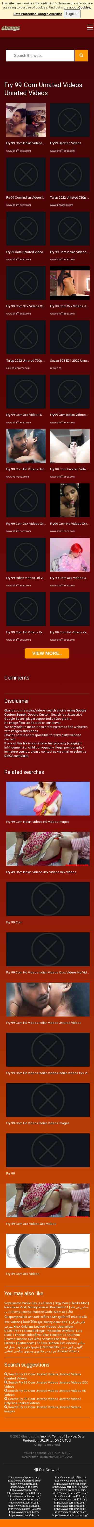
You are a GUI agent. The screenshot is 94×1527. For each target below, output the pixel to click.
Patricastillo (50, 1347)
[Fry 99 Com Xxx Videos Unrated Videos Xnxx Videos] (70, 571)
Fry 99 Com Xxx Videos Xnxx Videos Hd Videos (40, 306)
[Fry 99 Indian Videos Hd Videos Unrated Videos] (26, 571)
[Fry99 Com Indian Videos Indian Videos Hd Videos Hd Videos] (26, 190)
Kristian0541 (59, 1307)
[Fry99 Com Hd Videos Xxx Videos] (70, 516)
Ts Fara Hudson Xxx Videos (56, 1343)
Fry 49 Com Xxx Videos (22, 1274)
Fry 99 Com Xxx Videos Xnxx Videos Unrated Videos (43, 524)
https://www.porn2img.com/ (70, 1505)
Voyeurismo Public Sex (20, 1303)
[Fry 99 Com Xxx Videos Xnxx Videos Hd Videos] (26, 299)
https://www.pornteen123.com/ (70, 1493)
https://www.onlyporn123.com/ (70, 1499)
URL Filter (46, 1440)
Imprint (45, 1436)
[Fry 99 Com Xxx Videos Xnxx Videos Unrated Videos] (26, 516)
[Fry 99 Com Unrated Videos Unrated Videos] (70, 462)
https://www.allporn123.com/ (70, 1496)
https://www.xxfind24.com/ (24, 1512)
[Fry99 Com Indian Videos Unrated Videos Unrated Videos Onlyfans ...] (70, 407)
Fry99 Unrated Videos (65, 143)
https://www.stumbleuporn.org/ (70, 1515)
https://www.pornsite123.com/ (24, 1493)
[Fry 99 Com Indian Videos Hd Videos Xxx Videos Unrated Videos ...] (26, 136)
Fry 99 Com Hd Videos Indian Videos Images (37, 1123)
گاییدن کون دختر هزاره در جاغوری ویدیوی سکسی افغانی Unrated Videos (43, 1349)
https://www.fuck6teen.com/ (70, 1483)
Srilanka (9, 1343)
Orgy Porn (62, 1303)
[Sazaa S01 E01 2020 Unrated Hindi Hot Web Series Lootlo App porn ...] (70, 353)
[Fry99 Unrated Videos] (70, 136)
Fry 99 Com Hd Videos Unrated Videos (33, 469)
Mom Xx (60, 1312)
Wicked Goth (42, 1312)
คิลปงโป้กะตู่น (32, 1322)
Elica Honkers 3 (54, 1335)
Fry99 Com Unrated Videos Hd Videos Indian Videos (43, 252)
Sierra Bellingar (34, 1331)
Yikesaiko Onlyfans (60, 1331)
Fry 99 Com (14, 922)
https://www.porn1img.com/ (70, 1502)
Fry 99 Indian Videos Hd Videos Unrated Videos (40, 578)
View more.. (47, 653)
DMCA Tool (63, 1440)
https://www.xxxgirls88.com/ (70, 1477)
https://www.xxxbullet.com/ (24, 1502)
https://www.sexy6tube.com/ (70, 1480)
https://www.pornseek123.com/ (70, 1487)
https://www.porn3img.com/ (70, 1509)
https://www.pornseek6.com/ (70, 1490)
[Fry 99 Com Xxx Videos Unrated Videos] (26, 407)
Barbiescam (26, 1343)
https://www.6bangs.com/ (24, 1483)
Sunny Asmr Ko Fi (56, 1322)
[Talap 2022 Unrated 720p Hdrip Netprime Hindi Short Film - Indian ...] (26, 353)
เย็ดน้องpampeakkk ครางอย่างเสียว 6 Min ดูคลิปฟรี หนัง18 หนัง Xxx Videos (45, 1317)
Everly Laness (21, 1312)
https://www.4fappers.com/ (24, 1477)
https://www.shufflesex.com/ (24, 1496)
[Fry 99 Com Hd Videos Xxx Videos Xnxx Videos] (26, 625)
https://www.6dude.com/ (24, 1487)
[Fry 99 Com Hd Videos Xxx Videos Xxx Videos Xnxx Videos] (70, 625)
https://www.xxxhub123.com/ (24, 1505)
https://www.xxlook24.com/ (24, 1515)
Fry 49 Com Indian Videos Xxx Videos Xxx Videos (41, 872)
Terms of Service (64, 1436)
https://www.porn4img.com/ (70, 1512)
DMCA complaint (16, 756)
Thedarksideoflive (27, 1335)
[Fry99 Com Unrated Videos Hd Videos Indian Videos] (26, 244)
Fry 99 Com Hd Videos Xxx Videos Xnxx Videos (40, 632)
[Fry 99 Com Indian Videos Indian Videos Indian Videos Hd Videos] (70, 244)
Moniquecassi (38, 1307)
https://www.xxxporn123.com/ (24, 1509)
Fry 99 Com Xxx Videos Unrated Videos (34, 415)
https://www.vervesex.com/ (24, 1499)
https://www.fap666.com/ (24, 1490)
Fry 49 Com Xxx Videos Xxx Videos (31, 1224)
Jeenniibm (65, 1327)
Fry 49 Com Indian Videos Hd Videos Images (37, 822)
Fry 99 (10, 1173)
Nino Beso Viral (15, 1307)
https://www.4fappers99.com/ (24, 1480)
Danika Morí (79, 1303)
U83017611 (12, 1331)
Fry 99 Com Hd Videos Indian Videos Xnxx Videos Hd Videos (49, 972)
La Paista (46, 1303)
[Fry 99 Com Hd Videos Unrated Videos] (26, 462)
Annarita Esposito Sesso (59, 1339)
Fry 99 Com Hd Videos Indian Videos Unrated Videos (43, 1023)
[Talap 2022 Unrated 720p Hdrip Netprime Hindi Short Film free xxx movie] (70, 190)
